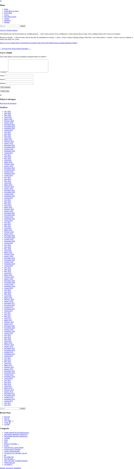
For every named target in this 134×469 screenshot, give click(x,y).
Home (6, 9)
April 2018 (7, 296)
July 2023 (7, 177)
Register (7, 22)
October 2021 (8, 217)
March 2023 (8, 185)
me (5, 455)
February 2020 (9, 254)
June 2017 (7, 314)
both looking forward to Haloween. (16, 436)
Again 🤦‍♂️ (7, 422)
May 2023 (7, 181)
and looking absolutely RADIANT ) (16, 434)
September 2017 (9, 309)
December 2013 (9, 393)
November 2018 (9, 282)
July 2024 (7, 155)
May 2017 (7, 316)
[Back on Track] (1, 1)
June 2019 (7, 269)
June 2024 (7, 156)
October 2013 (8, 397)
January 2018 (8, 301)
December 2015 (9, 348)
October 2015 (8, 352)
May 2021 (7, 226)
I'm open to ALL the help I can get (15, 453)
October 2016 (8, 329)
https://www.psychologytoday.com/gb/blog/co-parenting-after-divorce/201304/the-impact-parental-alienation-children (38, 43)
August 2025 (8, 130)
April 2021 (7, 228)
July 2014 (7, 380)
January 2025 (8, 143)
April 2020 (7, 250)
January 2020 (8, 256)
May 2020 (7, 249)
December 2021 (9, 213)
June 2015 (7, 360)
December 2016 (9, 326)
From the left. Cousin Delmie (13, 447)
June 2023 (7, 179)
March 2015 (8, 365)
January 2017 (8, 324)
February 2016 (9, 345)
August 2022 (8, 198)
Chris (6, 440)
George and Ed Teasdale (12, 449)
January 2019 (8, 279)
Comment (4, 72)
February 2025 (9, 141)
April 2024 (7, 160)
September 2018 (9, 286)
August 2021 (8, 220)
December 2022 (9, 190)
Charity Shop (5, 91)
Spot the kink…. (9, 459)
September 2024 (9, 151)
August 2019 (8, 266)
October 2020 (8, 239)
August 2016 (8, 333)
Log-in (6, 15)
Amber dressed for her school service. (16, 432)
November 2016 (9, 328)
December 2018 (9, 281)
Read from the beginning (8, 103)
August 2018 (8, 288)
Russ (15, 30)
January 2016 (8, 346)
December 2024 (9, 145)
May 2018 (7, 294)
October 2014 (8, 375)
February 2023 (9, 187)
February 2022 (9, 209)
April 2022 (7, 205)
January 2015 (8, 369)
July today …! (9, 420)
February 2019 (9, 277)
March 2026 (8, 119)
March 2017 (8, 320)
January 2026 (8, 123)
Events (12, 30)
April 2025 (7, 138)
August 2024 (8, 153)
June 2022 (7, 202)
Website (2, 83)
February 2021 (9, 232)
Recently (7, 417)
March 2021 (8, 230)
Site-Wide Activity (10, 17)
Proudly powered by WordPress (10, 468)
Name (2, 75)
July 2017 (7, 313)
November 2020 (9, 237)
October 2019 (8, 262)
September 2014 (9, 376)
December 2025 (9, 124)
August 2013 (8, 401)
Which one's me (9, 462)
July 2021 (7, 222)
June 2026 (7, 113)
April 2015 (7, 363)
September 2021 (9, 219)
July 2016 (7, 335)
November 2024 (9, 147)
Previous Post (5, 49)
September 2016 (9, 331)
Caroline (7, 438)
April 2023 (7, 183)
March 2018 (8, 297)
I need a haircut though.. (12, 451)
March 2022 (8, 207)
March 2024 (8, 162)
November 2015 (9, 350)
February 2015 (9, 367)
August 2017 (8, 311)
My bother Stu (9, 457)
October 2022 (8, 194)
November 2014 (9, 373)
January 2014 (8, 392)
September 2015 (9, 354)
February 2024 (9, 164)
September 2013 (9, 399)
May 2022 (7, 203)
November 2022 (9, 192)
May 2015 (7, 361)
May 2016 (7, 339)
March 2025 (8, 140)
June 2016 (7, 337)
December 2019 (9, 258)
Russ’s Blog (8, 13)
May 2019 (7, 271)
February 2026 (9, 121)
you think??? (8, 464)
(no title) (7, 424)
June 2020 (7, 247)
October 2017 (8, 307)
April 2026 (7, 117)
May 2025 (7, 136)
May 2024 (7, 158)
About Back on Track (11, 11)
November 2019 (9, 260)
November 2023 (9, 170)
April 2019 (7, 273)
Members (7, 20)
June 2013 (7, 405)
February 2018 (9, 299)
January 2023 (8, 188)
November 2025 (9, 126)
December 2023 (9, 168)
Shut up (6, 419)
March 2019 (8, 275)
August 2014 (8, 378)
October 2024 (8, 149)
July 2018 (7, 290)
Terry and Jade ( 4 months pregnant (16, 461)
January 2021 (8, 234)
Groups (6, 18)
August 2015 (8, 356)
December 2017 (9, 303)
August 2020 (8, 243)
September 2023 (9, 173)
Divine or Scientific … (11, 444)
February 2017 (9, 322)
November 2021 (9, 215)
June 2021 (7, 224)
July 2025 (7, 132)
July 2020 (7, 245)
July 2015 (7, 358)
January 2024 (8, 166)
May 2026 (7, 115)
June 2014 (7, 382)
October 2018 (8, 284)
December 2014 (9, 371)
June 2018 (7, 292)
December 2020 (9, 235)
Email (2, 79)
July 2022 (7, 200)
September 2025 (9, 128)
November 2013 (9, 395)
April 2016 (7, 341)
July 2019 (7, 267)
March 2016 (8, 343)
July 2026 (7, 111)
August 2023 (8, 175)
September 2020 (9, 241)
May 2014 (7, 384)
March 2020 (8, 252)
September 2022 (9, 196)
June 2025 (7, 134)
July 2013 (7, 403)
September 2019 (9, 264)
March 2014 (8, 388)
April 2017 (7, 318)
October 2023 (8, 171)
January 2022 (8, 211)
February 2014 (9, 390)
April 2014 (7, 386)
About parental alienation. (21, 49)
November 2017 (9, 305)
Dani (5, 442)
